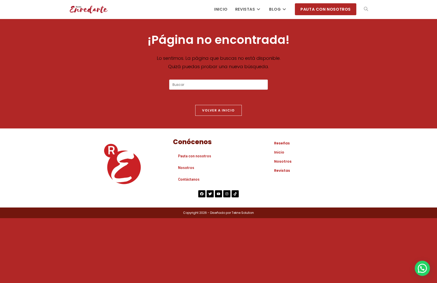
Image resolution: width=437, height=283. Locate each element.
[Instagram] (226, 193)
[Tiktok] (235, 193)
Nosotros (186, 168)
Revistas (282, 170)
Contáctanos (189, 179)
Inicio (279, 152)
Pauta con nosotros (194, 156)
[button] (422, 268)
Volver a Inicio (218, 110)
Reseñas (282, 143)
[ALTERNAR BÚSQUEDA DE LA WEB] (366, 9)
